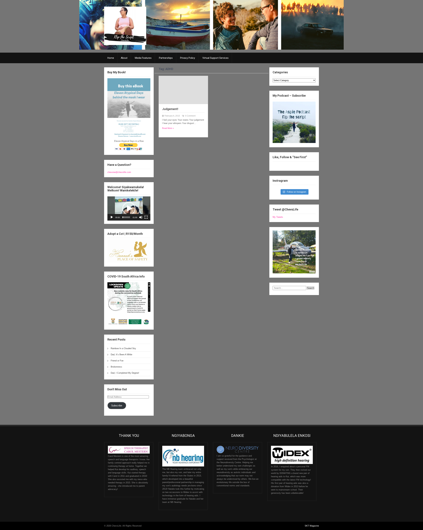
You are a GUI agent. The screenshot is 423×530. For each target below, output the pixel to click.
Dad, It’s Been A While (121, 354)
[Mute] (140, 217)
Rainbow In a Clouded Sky (123, 348)
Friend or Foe (117, 360)
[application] (128, 208)
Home (110, 57)
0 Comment (190, 116)
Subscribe (116, 405)
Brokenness (116, 367)
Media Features (143, 57)
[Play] (111, 217)
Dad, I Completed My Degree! (125, 373)
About (124, 57)
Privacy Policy (187, 57)
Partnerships (166, 57)
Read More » (168, 128)
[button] (128, 208)
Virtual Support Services (215, 57)
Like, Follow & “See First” (290, 157)
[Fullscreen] (146, 217)
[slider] (126, 217)
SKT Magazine (312, 526)
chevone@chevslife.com (119, 172)
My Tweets (278, 217)
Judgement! (170, 109)
